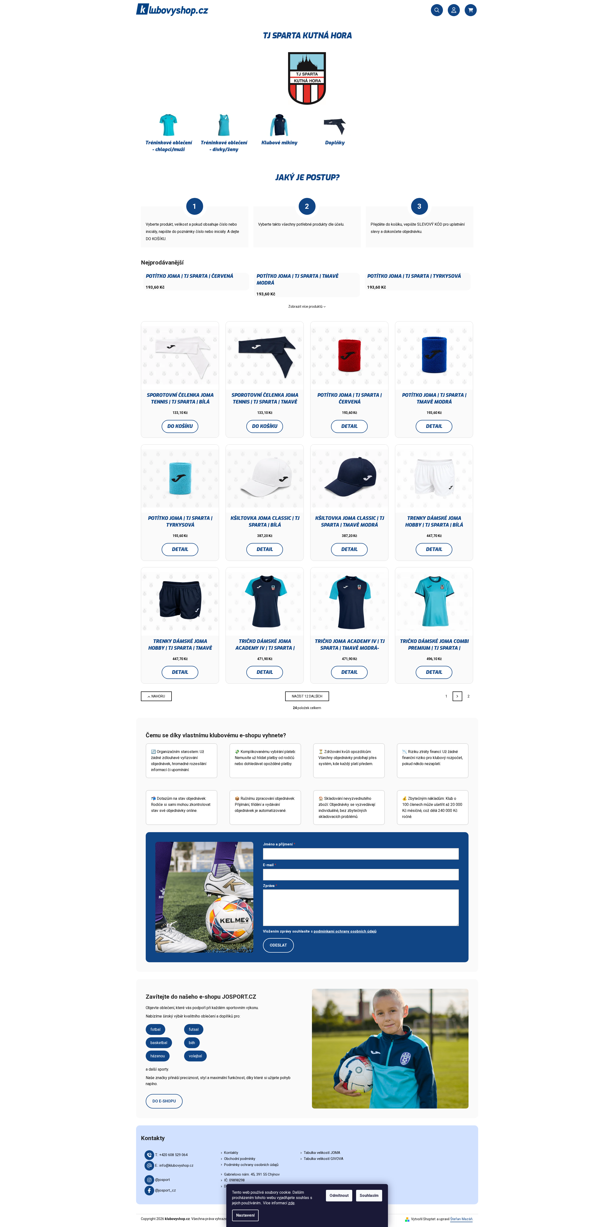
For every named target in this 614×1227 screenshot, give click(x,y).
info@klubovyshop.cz (176, 1165)
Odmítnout (339, 1195)
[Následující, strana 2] (457, 696)
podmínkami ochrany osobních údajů (345, 931)
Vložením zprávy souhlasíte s (319, 931)
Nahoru (158, 696)
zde (291, 1203)
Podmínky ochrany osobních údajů (251, 1165)
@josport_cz (165, 1190)
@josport (162, 1180)
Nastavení (245, 1215)
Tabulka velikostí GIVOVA (323, 1159)
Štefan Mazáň (461, 1219)
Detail (349, 426)
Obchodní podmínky (239, 1159)
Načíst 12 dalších (307, 696)
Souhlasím (369, 1195)
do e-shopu (164, 1101)
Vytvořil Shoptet (423, 1219)
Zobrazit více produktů (305, 306)
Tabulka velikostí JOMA (322, 1152)
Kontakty (231, 1152)
